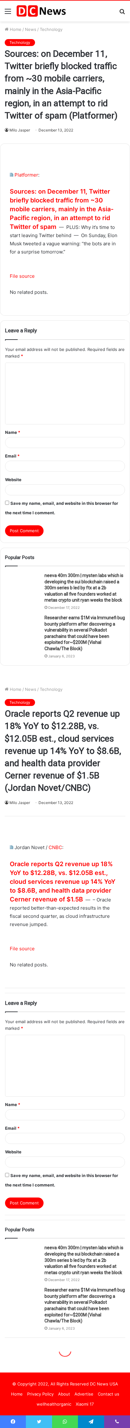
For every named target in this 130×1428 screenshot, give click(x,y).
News (30, 29)
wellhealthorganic (54, 1404)
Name (12, 432)
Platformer (26, 175)
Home (15, 29)
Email (12, 455)
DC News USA (104, 1383)
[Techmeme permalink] (11, 175)
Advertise (83, 1393)
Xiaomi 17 (85, 1404)
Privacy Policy (40, 1393)
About (64, 1393)
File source (22, 276)
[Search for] (122, 13)
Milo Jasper (19, 130)
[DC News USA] (41, 11)
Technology (51, 29)
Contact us (108, 1393)
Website (13, 479)
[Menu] (8, 13)
